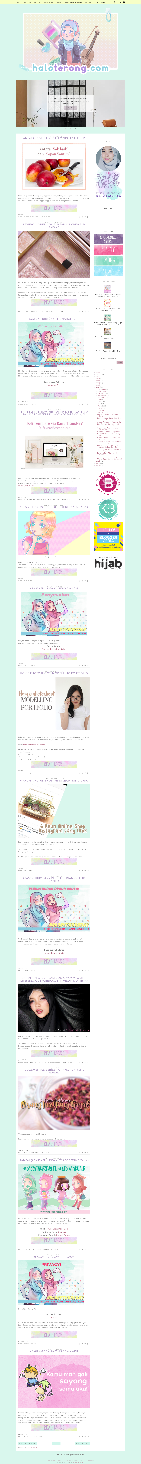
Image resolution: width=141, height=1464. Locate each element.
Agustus (101, 397)
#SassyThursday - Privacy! (54, 1257)
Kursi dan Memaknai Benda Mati (70, 98)
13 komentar (23, 1150)
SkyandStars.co (78, 1462)
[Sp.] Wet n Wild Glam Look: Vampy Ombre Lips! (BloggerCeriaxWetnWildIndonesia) (54, 979)
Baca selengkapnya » (54, 208)
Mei (99, 404)
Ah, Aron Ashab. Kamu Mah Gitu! (108, 351)
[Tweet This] (82, 217)
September (102, 395)
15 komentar (23, 968)
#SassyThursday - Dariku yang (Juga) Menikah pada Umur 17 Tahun (108, 323)
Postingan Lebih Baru (27, 1443)
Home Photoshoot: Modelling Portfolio (54, 673)
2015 (98, 463)
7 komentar (23, 402)
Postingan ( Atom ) (34, 1447)
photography (44, 773)
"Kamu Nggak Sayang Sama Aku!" (54, 1351)
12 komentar (23, 1434)
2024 (98, 372)
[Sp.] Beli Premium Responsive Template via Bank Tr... (108, 425)
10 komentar (23, 214)
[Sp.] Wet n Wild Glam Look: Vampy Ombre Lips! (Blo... (108, 446)
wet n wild (67, 1062)
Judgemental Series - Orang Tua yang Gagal (54, 1071)
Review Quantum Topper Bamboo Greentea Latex (108, 337)
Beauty (60, 2)
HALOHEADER (49, 2)
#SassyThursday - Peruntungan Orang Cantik (54, 880)
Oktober (101, 393)
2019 (98, 383)
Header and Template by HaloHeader (60, 1460)
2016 (98, 461)
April (100, 406)
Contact (37, 2)
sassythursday (30, 404)
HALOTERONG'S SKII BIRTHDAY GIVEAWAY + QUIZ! (108, 309)
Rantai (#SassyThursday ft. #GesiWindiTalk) (54, 1160)
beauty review (37, 311)
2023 (98, 374)
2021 (98, 378)
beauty (27, 311)
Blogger (90, 1460)
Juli (99, 399)
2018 (98, 385)
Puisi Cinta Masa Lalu (58, 1229)
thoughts (46, 217)
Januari (101, 412)
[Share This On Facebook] (80, 217)
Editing (88, 2)
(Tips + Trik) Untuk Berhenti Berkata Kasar (54, 507)
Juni (100, 402)
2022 (98, 376)
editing (32, 499)
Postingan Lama (82, 1443)
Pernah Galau (63, 1235)
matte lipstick (57, 311)
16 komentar (23, 309)
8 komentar (23, 1341)
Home (18, 2)
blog (26, 499)
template (66, 499)
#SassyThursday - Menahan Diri (54, 319)
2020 (98, 381)
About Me (27, 2)
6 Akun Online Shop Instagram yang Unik (54, 780)
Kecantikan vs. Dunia (54, 953)
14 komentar (23, 578)
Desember (102, 389)
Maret (100, 408)
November (102, 391)
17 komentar (23, 868)
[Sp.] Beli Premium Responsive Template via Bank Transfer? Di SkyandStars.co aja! (54, 413)
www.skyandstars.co (26, 486)
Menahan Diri (54, 385)
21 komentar (23, 770)
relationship (29, 1436)
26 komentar (23, 497)
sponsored (41, 499)
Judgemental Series (73, 2)
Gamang (62, 1232)
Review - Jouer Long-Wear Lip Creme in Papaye (54, 226)
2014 (98, 465)
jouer (47, 311)
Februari (101, 410)
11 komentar (23, 1247)
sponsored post (54, 499)
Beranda (56, 1443)
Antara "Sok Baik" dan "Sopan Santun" (54, 138)
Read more (70, 108)
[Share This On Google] (88, 217)
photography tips (58, 773)
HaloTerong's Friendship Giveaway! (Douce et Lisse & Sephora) (108, 295)
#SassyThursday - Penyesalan (54, 588)
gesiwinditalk (30, 1249)
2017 (98, 387)
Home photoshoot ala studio (34, 744)
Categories (100, 2)
